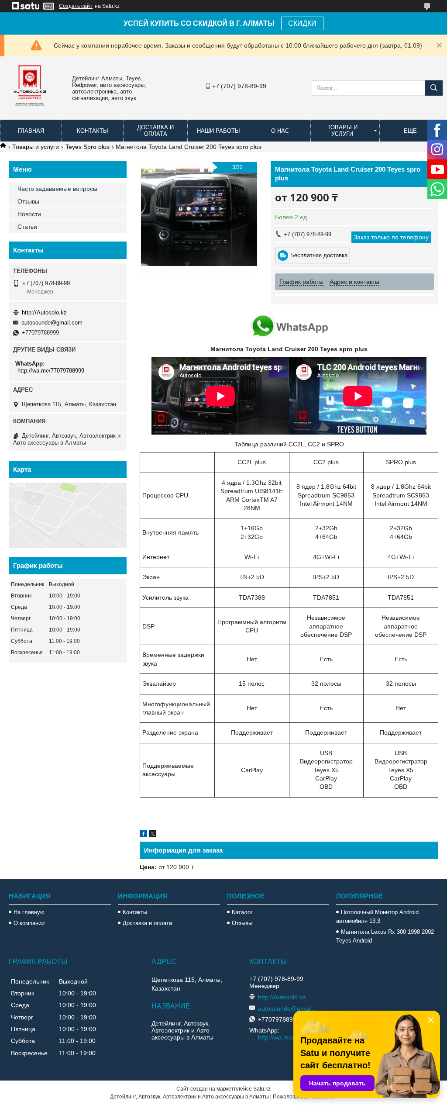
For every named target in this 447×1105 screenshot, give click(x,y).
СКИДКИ (302, 23)
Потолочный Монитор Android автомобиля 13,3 (377, 916)
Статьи (27, 226)
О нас (280, 131)
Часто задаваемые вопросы (57, 188)
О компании (29, 923)
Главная (31, 131)
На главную (29, 912)
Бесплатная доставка (318, 255)
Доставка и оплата (155, 130)
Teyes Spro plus (87, 146)
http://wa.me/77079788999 (50, 370)
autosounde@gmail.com (52, 322)
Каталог (242, 912)
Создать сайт (76, 6)
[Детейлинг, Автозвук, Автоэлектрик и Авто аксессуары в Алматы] (30, 111)
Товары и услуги (342, 130)
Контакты (92, 131)
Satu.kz (262, 1089)
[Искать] (434, 88)
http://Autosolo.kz (44, 312)
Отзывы (28, 201)
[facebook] (143, 835)
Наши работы (218, 131)
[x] (152, 835)
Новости (29, 214)
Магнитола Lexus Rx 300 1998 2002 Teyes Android (385, 936)
